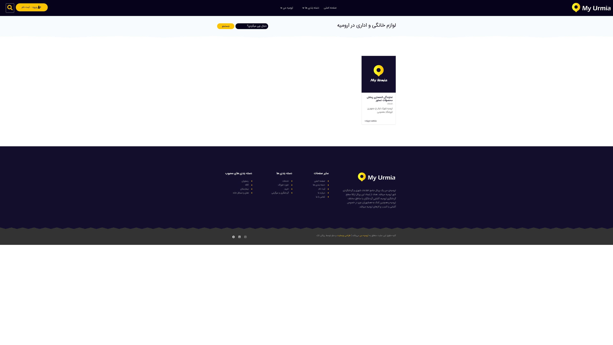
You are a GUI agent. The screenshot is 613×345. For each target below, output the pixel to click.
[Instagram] (245, 236)
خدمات (390, 104)
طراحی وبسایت (343, 236)
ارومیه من (364, 236)
